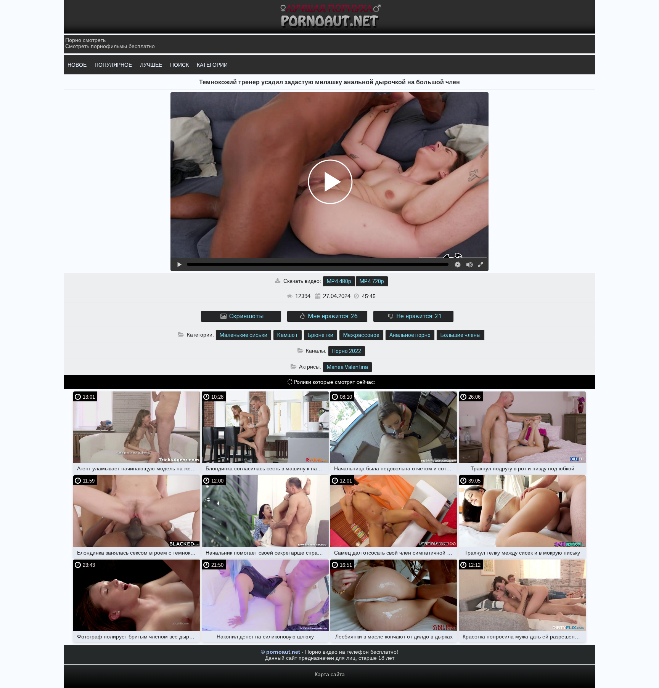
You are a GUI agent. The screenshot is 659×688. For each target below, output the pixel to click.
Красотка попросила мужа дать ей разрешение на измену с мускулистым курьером (524, 636)
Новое (77, 65)
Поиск (179, 65)
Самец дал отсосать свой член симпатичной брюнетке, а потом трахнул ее (395, 553)
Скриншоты (246, 316)
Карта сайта (330, 674)
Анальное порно (410, 335)
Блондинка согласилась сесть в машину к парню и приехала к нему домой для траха (267, 468)
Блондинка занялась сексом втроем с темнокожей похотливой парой (138, 553)
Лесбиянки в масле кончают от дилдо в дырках (394, 636)
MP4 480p (339, 281)
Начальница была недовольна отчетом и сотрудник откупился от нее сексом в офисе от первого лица (395, 468)
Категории (212, 65)
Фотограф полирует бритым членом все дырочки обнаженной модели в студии (138, 636)
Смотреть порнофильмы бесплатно (110, 46)
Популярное (113, 65)
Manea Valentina (347, 367)
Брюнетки (320, 335)
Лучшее (151, 65)
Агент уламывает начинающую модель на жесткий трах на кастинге (138, 468)
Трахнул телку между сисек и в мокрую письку (522, 553)
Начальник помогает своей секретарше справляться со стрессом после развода (267, 553)
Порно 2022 (346, 351)
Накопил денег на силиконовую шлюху (265, 636)
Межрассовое (361, 335)
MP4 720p (372, 281)
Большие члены (460, 335)
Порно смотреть (85, 40)
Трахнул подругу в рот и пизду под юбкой (522, 468)
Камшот (287, 335)
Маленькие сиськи (243, 335)
